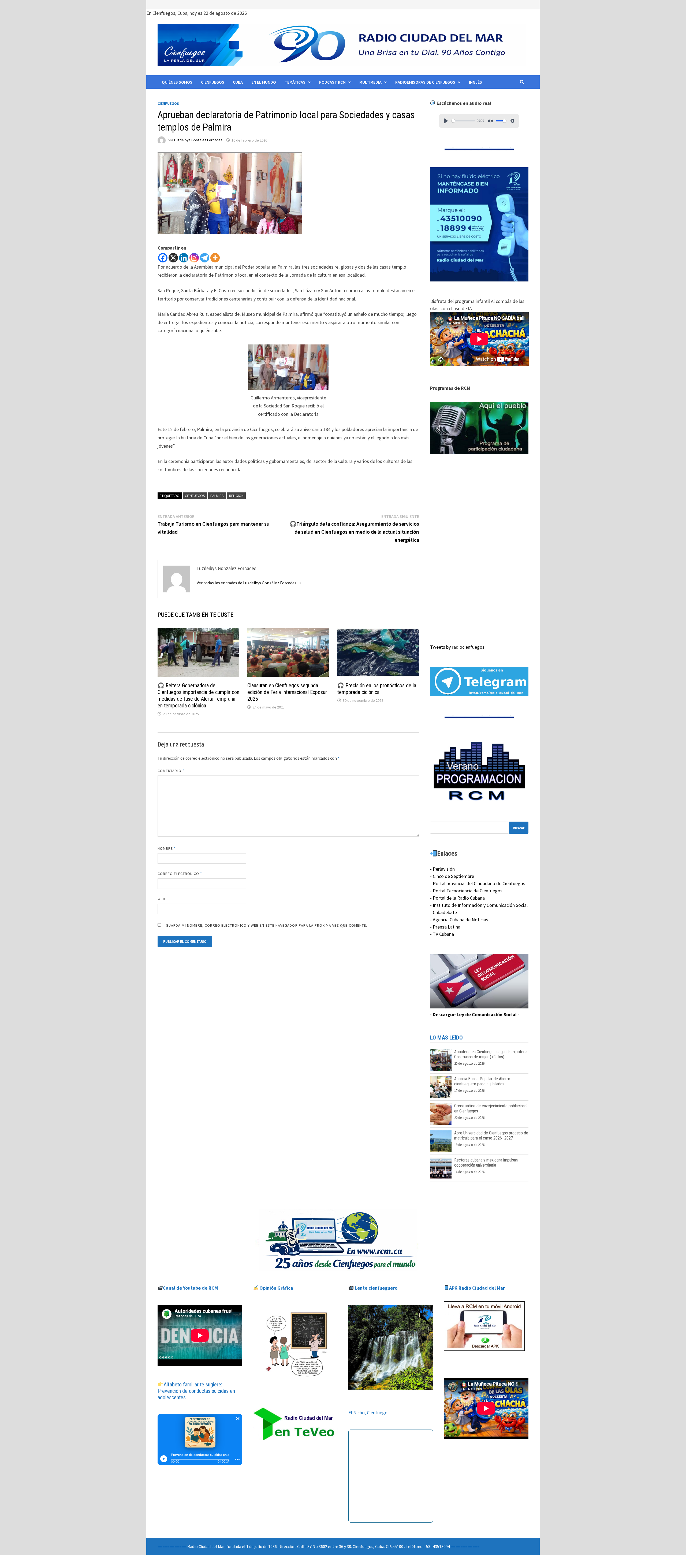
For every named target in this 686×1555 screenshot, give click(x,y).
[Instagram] (194, 257)
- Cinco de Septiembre (452, 876)
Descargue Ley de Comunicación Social (475, 1014)
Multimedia (370, 82)
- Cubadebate (443, 912)
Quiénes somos (177, 82)
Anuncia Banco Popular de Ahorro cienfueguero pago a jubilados (482, 1081)
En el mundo (263, 82)
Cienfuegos (212, 82)
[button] (479, 428)
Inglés (475, 82)
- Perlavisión (442, 869)
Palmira (217, 495)
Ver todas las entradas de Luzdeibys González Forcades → (249, 582)
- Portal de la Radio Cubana (457, 898)
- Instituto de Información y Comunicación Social (479, 905)
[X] (173, 257)
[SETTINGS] (512, 121)
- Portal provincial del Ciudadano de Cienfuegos (477, 883)
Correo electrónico (180, 873)
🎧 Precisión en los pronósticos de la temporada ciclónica (376, 688)
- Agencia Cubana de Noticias (459, 919)
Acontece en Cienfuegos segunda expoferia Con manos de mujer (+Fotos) (490, 1054)
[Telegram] (204, 257)
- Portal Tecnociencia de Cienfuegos (466, 891)
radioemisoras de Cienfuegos (425, 82)
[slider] (463, 120)
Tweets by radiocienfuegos (457, 647)
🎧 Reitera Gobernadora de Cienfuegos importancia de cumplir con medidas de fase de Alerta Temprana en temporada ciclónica (198, 695)
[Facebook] (162, 257)
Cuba (238, 82)
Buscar (518, 827)
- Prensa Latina (445, 927)
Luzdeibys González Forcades (198, 140)
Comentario (171, 770)
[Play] (446, 121)
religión (236, 495)
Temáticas (295, 82)
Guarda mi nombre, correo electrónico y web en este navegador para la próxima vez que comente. (266, 925)
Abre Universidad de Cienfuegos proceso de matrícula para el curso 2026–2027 (491, 1135)
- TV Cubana (442, 934)
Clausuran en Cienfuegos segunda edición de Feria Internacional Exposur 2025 (287, 692)
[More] (215, 257)
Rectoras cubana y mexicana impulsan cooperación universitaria (486, 1162)
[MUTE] (490, 121)
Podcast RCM (332, 82)
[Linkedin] (183, 257)
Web (161, 898)
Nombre (167, 848)
